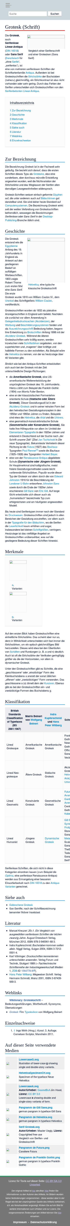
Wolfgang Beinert (35, 721)
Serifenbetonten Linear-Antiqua (22, 91)
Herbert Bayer (49, 454)
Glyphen (57, 194)
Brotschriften (34, 332)
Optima (9, 875)
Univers (58, 417)
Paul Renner (29, 450)
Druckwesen (15, 515)
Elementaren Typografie (22, 432)
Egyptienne (11, 246)
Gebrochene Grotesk (21, 905)
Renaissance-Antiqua (35, 457)
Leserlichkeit (16, 526)
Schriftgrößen (40, 529)
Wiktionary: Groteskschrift (25, 1000)
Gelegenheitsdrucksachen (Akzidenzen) (27, 321)
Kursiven (49, 683)
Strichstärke (35, 76)
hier (34, 1190)
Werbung (10, 325)
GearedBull (44, 1090)
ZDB (14, 970)
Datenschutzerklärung (43, 1222)
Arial (42, 417)
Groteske (38, 174)
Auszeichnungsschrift (21, 328)
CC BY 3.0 (34, 1094)
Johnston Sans (50, 483)
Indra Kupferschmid (53, 716)
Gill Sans (29, 491)
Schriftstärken (31, 343)
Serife (15, 61)
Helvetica (33, 284)
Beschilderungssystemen (35, 325)
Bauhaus (52, 446)
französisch (12, 58)
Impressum (20, 1222)
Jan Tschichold (46, 439)
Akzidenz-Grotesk (15, 335)
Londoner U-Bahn (19, 483)
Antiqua (30, 72)
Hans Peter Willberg (53, 723)
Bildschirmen (48, 198)
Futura (30, 446)
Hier (47, 1190)
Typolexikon (31, 1012)
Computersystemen (16, 205)
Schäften (15, 651)
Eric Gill (43, 491)
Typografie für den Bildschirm (28, 522)
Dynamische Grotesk (52, 840)
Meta (67, 838)
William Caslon (43, 300)
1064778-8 (27, 970)
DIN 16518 (12, 50)
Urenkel (9, 300)
